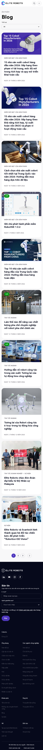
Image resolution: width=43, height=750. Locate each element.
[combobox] (22, 604)
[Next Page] (29, 556)
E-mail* (4, 592)
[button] (21, 26)
